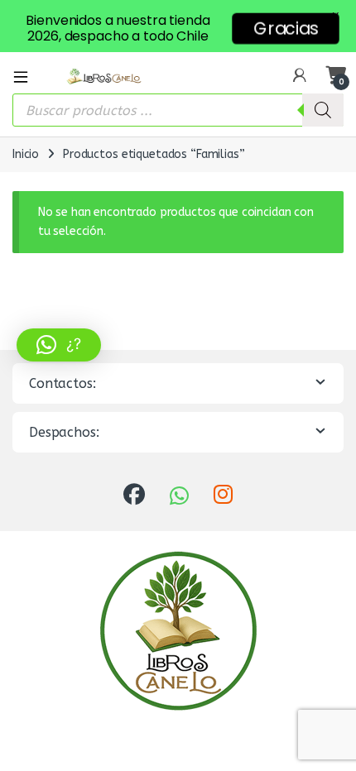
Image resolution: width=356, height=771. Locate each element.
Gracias (285, 28)
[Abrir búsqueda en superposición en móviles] (178, 110)
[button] (59, 345)
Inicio (25, 154)
